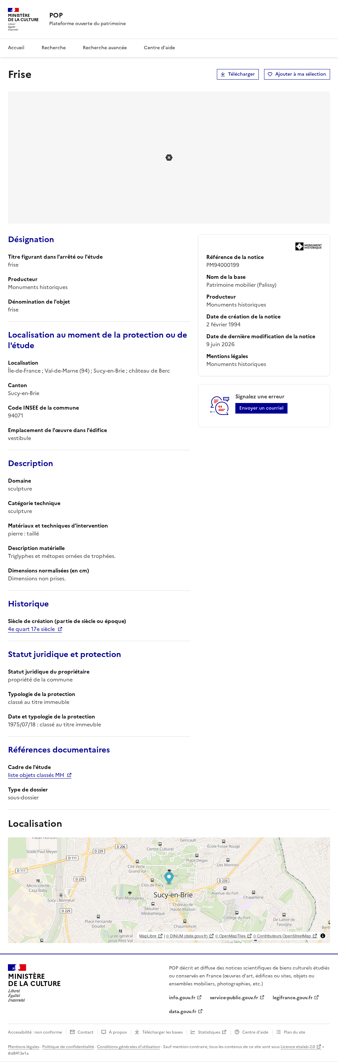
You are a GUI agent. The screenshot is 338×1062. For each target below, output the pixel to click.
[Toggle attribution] (323, 936)
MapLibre (147, 935)
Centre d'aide (159, 47)
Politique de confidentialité (68, 1047)
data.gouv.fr (182, 1011)
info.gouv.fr (182, 997)
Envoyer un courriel (261, 408)
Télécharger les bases (162, 1032)
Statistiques (209, 1032)
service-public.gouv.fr (234, 997)
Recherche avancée (105, 47)
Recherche (54, 47)
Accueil (16, 47)
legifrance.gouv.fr (293, 997)
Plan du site (294, 1032)
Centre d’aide (255, 1032)
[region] (169, 890)
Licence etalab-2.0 (298, 1047)
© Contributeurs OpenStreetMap (282, 935)
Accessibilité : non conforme (35, 1032)
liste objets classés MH (36, 775)
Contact (85, 1032)
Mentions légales (23, 1047)
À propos (118, 1032)
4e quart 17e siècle (31, 629)
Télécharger (241, 74)
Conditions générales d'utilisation (128, 1047)
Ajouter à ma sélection (300, 74)
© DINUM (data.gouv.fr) (187, 935)
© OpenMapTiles (230, 935)
